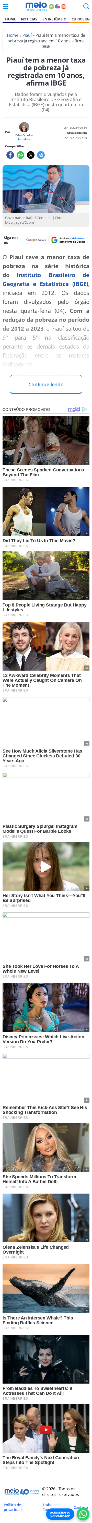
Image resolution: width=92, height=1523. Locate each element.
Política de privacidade (14, 1507)
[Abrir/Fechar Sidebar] (6, 6)
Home (10, 19)
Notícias (29, 19)
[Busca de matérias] (86, 8)
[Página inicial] (36, 6)
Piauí (27, 35)
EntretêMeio (54, 19)
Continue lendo (46, 384)
